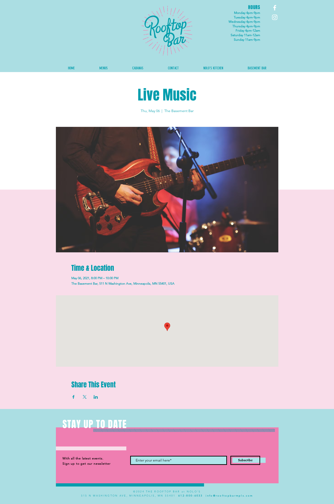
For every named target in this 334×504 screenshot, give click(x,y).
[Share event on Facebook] (73, 397)
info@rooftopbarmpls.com (229, 495)
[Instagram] (274, 17)
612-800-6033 (192, 495)
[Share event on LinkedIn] (96, 397)
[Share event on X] (84, 397)
